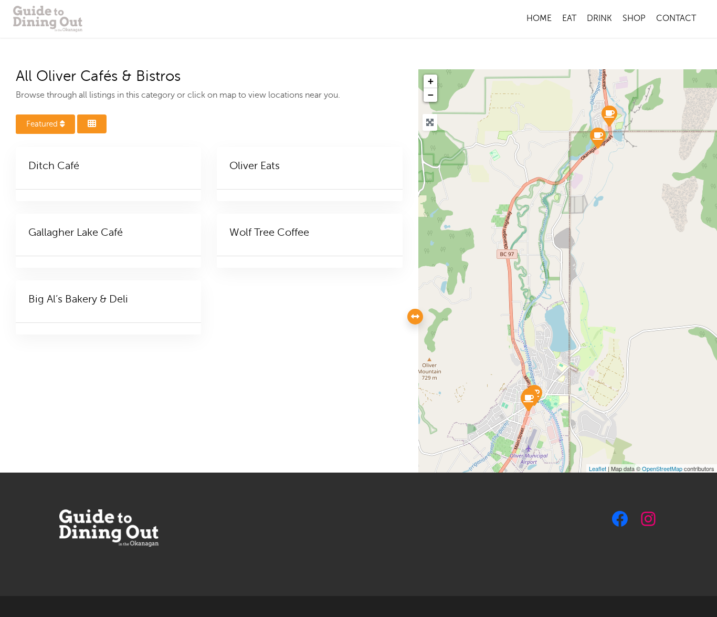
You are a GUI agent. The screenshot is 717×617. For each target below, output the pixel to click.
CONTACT (676, 18)
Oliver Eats (254, 166)
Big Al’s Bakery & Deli (78, 299)
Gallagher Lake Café (75, 232)
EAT (569, 18)
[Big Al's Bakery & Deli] (528, 400)
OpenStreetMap (662, 468)
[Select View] (92, 123)
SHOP (634, 18)
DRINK (599, 18)
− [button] (431, 94)
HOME (539, 18)
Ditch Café (53, 166)
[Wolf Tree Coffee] (597, 137)
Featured (43, 124)
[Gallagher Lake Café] (609, 115)
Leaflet (597, 468)
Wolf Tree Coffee (269, 232)
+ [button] (431, 81)
